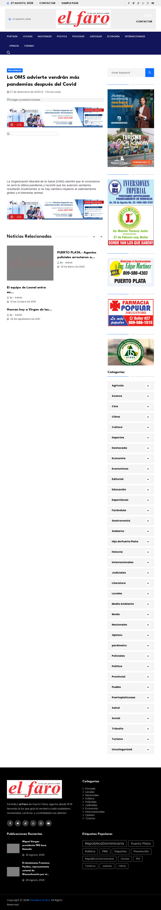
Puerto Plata (141, 843)
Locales (27, 36)
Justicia (107, 866)
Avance (117, 396)
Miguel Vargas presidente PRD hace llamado (34, 845)
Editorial (117, 479)
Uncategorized (122, 749)
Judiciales (96, 36)
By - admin (16, 297)
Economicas (120, 469)
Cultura (117, 427)
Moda (116, 614)
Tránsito (117, 728)
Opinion (14, 45)
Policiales (78, 36)
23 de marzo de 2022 (72, 266)
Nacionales (45, 36)
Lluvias (125, 859)
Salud (116, 708)
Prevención (141, 851)
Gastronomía (121, 520)
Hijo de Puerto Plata (125, 541)
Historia (117, 552)
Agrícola (118, 385)
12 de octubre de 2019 (23, 301)
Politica (62, 36)
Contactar (47, 3)
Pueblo (116, 687)
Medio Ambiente (123, 604)
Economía (113, 36)
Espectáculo (120, 500)
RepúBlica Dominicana (99, 859)
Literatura (119, 583)
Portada (12, 36)
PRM (105, 851)
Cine (115, 406)
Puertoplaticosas (123, 697)
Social (116, 718)
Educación (119, 489)
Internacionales (135, 36)
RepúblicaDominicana (104, 843)
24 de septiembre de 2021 (25, 319)
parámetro (119, 645)
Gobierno (118, 531)
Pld (138, 859)
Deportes (118, 437)
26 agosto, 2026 (34, 854)
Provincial (118, 676)
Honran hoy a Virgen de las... (29, 309)
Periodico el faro (40, 900)
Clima (116, 417)
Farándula (119, 510)
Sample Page (69, 3)
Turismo (29, 45)
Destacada (119, 448)
